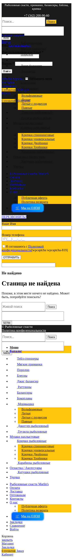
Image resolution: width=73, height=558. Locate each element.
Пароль (8, 63)
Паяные (26, 107)
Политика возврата (34, 202)
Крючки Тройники (34, 147)
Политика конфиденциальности (24, 330)
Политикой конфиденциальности (23, 248)
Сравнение (17, 525)
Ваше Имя (9, 223)
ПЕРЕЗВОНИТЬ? (14, 217)
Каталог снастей (13, 35)
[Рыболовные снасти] (2, 15)
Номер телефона (13, 235)
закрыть (7, 540)
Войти (14, 529)
